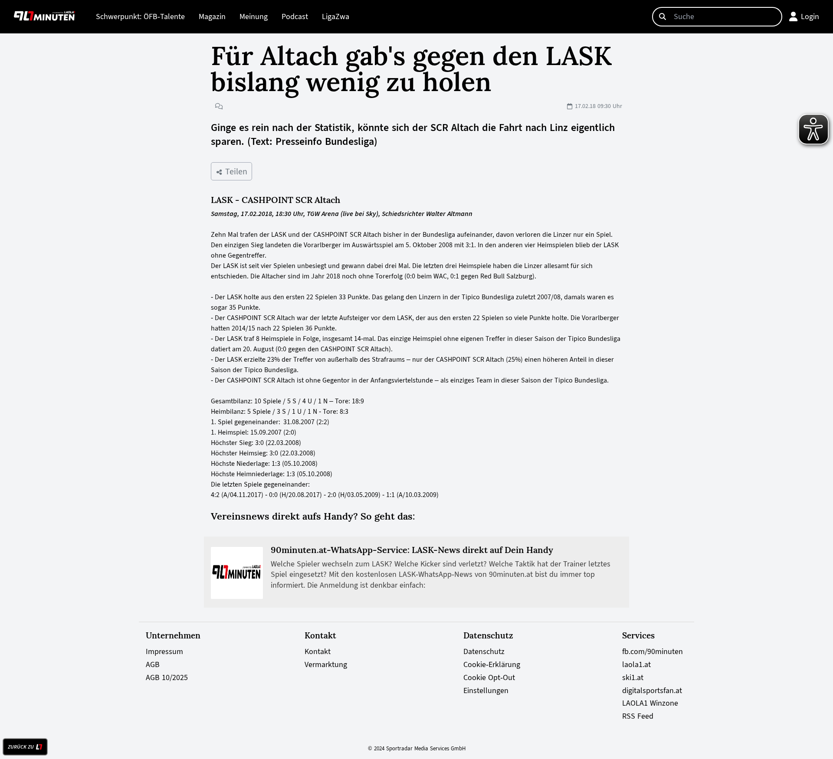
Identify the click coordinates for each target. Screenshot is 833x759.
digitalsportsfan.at (652, 690)
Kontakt (318, 651)
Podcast (295, 16)
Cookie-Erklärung (491, 664)
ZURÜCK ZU (21, 747)
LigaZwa (335, 16)
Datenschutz (484, 651)
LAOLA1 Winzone (650, 703)
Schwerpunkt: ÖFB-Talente (140, 16)
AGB (153, 664)
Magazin (212, 16)
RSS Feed (637, 716)
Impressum (164, 651)
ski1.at (632, 677)
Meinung (253, 16)
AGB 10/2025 (167, 677)
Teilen (235, 171)
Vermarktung (326, 664)
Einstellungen (485, 690)
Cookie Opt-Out (489, 677)
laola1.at (636, 664)
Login (810, 16)
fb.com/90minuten (652, 651)
